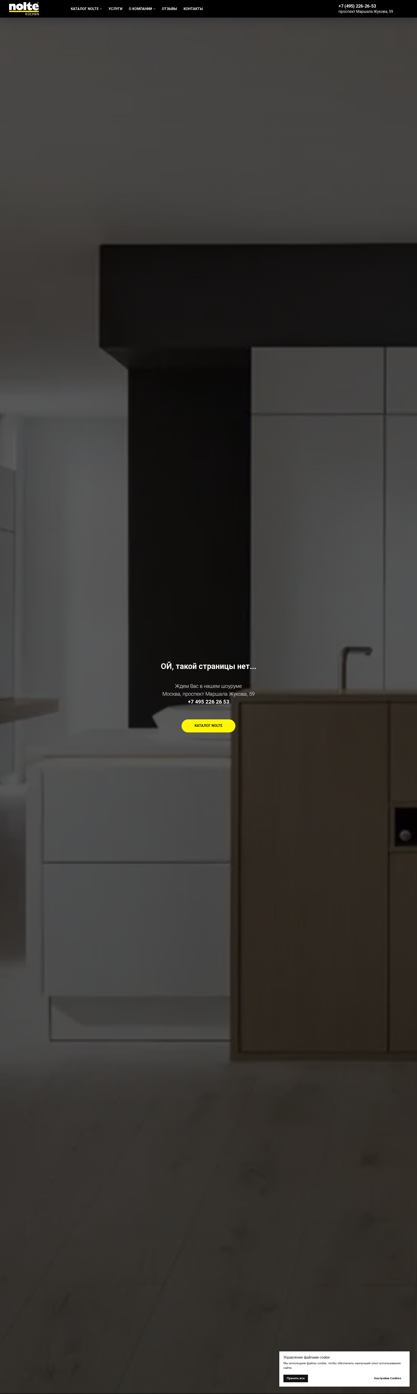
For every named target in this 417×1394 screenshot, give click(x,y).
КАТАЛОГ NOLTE (85, 9)
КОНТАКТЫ (193, 9)
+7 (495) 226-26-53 (357, 6)
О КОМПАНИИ (140, 9)
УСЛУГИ (115, 9)
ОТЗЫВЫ (169, 9)
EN (406, 8)
